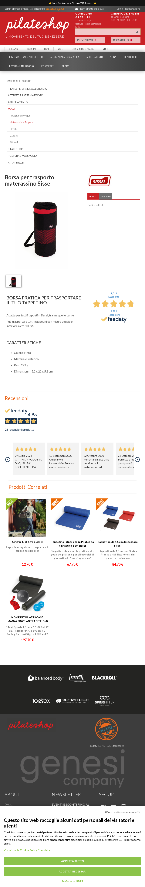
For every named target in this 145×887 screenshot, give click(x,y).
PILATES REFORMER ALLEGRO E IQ (26, 57)
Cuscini (14, 135)
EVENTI (105, 49)
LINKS (46, 49)
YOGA (113, 57)
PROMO (66, 66)
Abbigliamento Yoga (20, 115)
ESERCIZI (31, 49)
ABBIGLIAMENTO (94, 57)
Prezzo (93, 196)
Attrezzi (14, 142)
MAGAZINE (14, 49)
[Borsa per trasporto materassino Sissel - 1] (13, 281)
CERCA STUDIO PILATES (82, 49)
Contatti (9, 804)
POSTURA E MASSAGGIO (21, 66)
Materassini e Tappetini (22, 122)
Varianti (106, 196)
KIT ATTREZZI (47, 66)
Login (120, 8)
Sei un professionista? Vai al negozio (25, 8)
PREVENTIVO (86, 40)
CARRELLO (124, 40)
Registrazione (132, 8)
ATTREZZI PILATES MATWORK (64, 57)
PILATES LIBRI (130, 57)
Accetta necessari (72, 871)
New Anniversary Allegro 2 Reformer (72, 3)
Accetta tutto (72, 861)
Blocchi (13, 128)
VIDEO (60, 49)
